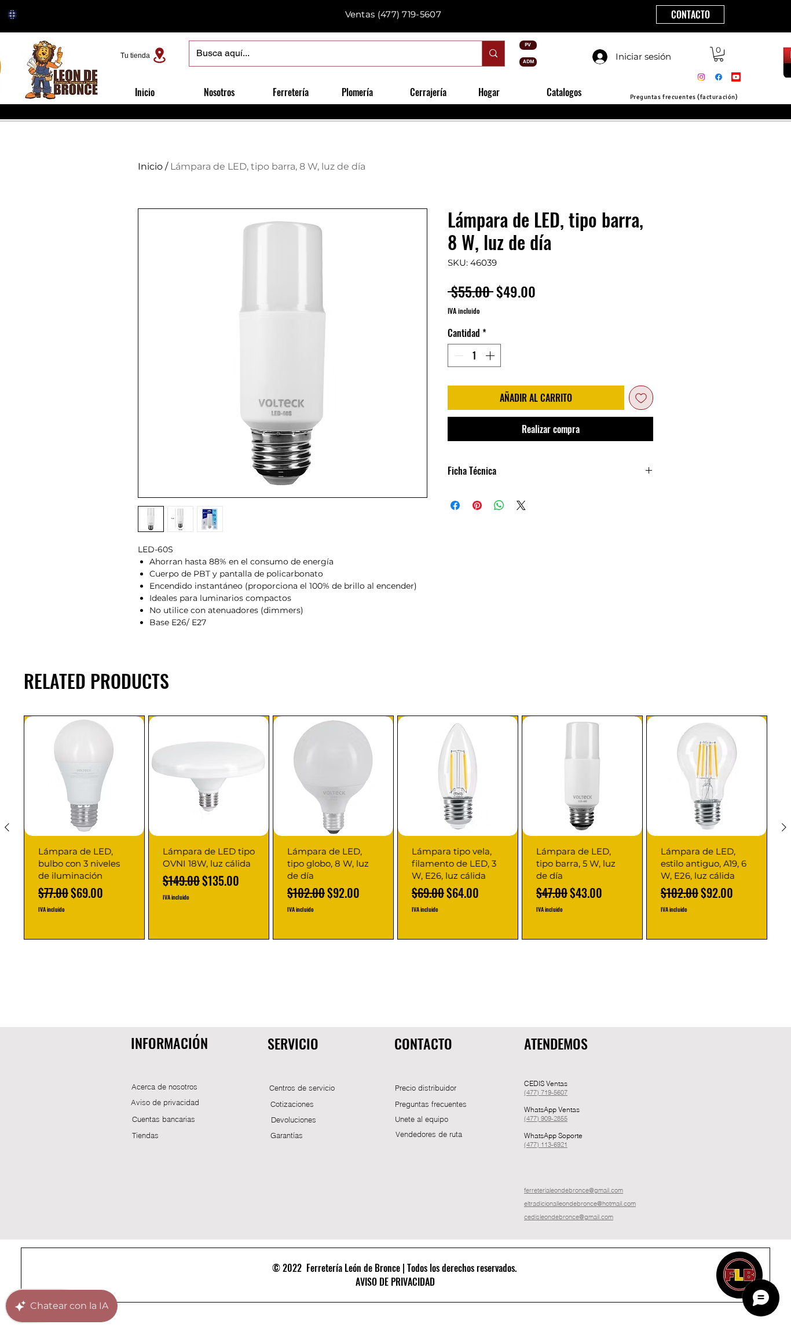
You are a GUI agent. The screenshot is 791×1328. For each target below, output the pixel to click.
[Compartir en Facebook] (455, 505)
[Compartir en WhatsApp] (499, 505)
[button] (718, 54)
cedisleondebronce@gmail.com (568, 1217)
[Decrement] (457, 355)
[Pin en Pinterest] (477, 505)
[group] (395, 827)
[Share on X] (521, 505)
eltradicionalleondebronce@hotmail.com (580, 1203)
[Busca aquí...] (493, 53)
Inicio (150, 166)
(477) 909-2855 (545, 1118)
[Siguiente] (784, 827)
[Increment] (491, 355)
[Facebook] (718, 77)
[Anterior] (7, 827)
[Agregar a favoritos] (641, 398)
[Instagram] (701, 77)
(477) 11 (536, 1144)
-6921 (559, 1144)
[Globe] (12, 14)
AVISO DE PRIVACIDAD (395, 1282)
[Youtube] (736, 77)
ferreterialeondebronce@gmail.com (573, 1190)
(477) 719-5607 (409, 14)
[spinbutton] (474, 355)
